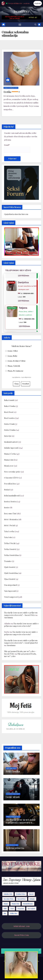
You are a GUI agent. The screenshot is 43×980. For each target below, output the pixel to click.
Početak (8, 969)
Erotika (12, 91)
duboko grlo (8, 894)
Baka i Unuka (9, 406)
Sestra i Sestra (10, 501)
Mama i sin (8, 460)
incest (31, 894)
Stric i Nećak (9, 525)
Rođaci (7, 489)
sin (5, 913)
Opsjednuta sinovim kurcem (16, 214)
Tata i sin (8, 537)
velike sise (13, 913)
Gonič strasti (12, 797)
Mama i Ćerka (10, 454)
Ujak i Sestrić (9, 567)
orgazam (21, 908)
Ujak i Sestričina (11, 573)
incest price (22, 899)
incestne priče (9, 899)
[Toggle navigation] (19, 24)
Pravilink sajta (18, 975)
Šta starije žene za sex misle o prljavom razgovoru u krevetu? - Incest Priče (20, 613)
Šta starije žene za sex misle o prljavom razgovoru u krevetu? (21, 624)
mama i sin (15, 904)
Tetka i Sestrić (10, 549)
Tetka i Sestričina (11, 555)
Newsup (34, 961)
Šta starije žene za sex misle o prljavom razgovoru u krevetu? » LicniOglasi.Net (21, 641)
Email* (7, 145)
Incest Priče (21, 11)
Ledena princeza (15, 848)
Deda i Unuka (9, 430)
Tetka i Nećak (10, 543)
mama (6, 904)
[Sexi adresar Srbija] (21, 679)
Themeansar (21, 964)
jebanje (32, 899)
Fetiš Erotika (13, 771)
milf (5, 908)
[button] (35, 24)
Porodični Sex (10, 483)
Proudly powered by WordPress (15, 961)
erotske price (20, 894)
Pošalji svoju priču (19, 969)
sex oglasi (31, 908)
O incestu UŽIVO (11, 477)
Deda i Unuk (9, 424)
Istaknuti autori (10, 442)
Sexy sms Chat (10, 513)
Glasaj (16, 384)
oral (12, 908)
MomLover (9, 466)
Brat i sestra (9, 418)
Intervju (7, 436)
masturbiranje (28, 904)
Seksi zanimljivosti (11, 88)
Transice (8, 561)
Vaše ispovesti (10, 591)
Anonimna (8, 617)
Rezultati (25, 384)
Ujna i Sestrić (9, 579)
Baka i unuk (9, 400)
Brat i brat (8, 412)
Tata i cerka (9, 531)
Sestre (7, 507)
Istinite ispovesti (11, 448)
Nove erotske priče (12, 472)
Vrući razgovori (11, 597)
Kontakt (27, 975)
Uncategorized (10, 585)
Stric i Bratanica (11, 519)
